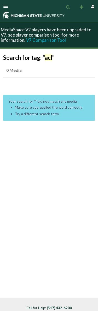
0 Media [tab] (14, 70)
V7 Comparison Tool (46, 40)
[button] (7, 6)
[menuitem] (67, 7)
